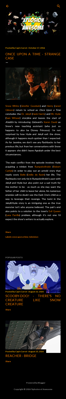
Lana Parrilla (12, 215)
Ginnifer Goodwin (30, 105)
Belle (23, 174)
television (33, 237)
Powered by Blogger (35, 382)
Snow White (12, 105)
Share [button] (8, 232)
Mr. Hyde (56, 113)
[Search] (59, 5)
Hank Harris (38, 113)
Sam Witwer (13, 118)
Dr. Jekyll (26, 113)
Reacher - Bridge (20, 356)
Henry (50, 105)
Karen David (50, 122)
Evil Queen (55, 211)
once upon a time (20, 237)
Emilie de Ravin (36, 174)
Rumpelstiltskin (43, 166)
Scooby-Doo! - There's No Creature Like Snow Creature (33, 300)
